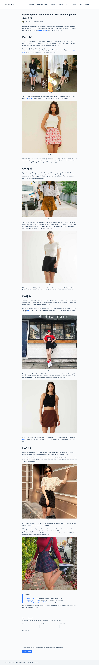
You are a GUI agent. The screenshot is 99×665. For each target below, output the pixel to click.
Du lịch (75, 4)
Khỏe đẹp (53, 4)
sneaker (32, 525)
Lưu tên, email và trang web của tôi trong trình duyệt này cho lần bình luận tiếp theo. (43, 647)
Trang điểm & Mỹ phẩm (42, 4)
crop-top (29, 98)
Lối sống (87, 4)
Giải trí (81, 4)
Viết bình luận (26, 630)
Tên (23, 623)
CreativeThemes (34, 662)
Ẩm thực (68, 4)
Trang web (62, 623)
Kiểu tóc (61, 4)
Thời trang (31, 4)
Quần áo (41, 21)
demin (29, 310)
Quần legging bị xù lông (33, 600)
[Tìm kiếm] (93, 4)
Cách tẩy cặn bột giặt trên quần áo (37, 602)
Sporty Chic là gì (32, 598)
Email (42, 623)
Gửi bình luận (27, 651)
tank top (24, 439)
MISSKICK (9, 4)
